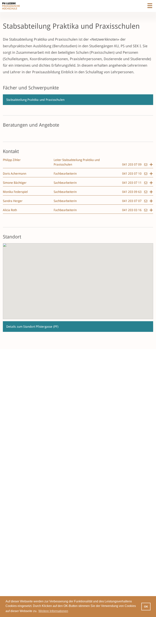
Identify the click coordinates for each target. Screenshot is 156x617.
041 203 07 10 (132, 173)
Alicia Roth (10, 210)
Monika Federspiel (15, 192)
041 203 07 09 (132, 164)
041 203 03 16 (132, 210)
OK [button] (146, 606)
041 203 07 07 (132, 201)
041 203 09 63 (132, 192)
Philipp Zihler (12, 160)
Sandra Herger (12, 201)
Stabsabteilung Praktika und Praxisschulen (35, 100)
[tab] (78, 163)
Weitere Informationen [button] (53, 611)
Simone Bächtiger (14, 183)
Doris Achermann (14, 173)
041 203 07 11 (132, 183)
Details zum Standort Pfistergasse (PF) (32, 326)
